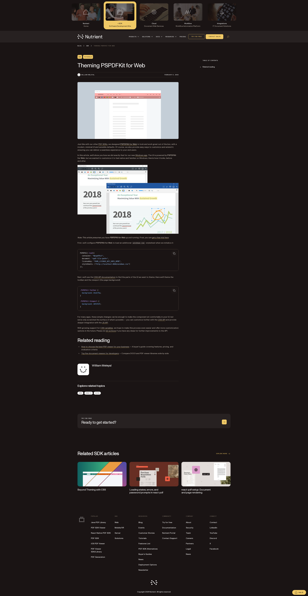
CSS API (161, 319)
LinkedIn (213, 527)
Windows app (141, 155)
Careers (189, 538)
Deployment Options (147, 564)
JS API (105, 322)
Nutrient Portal (168, 533)
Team (188, 533)
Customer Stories (146, 533)
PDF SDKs (102, 144)
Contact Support (169, 538)
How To (88, 393)
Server (118, 533)
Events (141, 527)
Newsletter (143, 570)
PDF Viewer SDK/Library (96, 550)
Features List (144, 543)
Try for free (196, 36)
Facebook (214, 549)
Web (80, 393)
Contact (213, 522)
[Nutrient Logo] (90, 36)
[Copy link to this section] (74, 340)
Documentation (169, 527)
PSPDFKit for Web (128, 144)
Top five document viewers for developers (100, 353)
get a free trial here (160, 237)
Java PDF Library (98, 522)
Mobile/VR (119, 527)
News (140, 559)
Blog (140, 522)
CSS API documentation (104, 277)
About (188, 522)
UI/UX (97, 393)
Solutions (119, 538)
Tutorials (142, 538)
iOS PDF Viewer (98, 543)
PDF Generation (98, 557)
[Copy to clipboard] (174, 253)
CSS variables (106, 328)
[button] (134, 36)
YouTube (213, 533)
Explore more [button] (221, 453)
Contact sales (214, 36)
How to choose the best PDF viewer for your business (105, 346)
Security (189, 527)
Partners (190, 543)
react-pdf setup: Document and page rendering (196, 491)
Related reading (209, 67)
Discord (213, 538)
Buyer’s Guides (145, 554)
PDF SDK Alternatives (148, 549)
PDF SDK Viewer (98, 527)
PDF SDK (95, 538)
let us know (111, 331)
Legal (188, 549)
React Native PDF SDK (101, 533)
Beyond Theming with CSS (91, 489)
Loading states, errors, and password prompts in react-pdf (146, 491)
